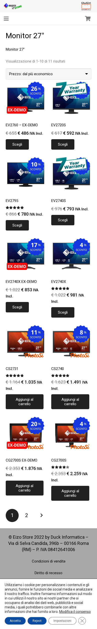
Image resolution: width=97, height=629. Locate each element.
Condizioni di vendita (48, 561)
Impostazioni (62, 621)
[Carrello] (87, 18)
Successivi (41, 515)
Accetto (15, 621)
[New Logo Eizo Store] (13, 6)
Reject (37, 621)
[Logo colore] (86, 6)
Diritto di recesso (48, 573)
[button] (6, 18)
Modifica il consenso (75, 612)
